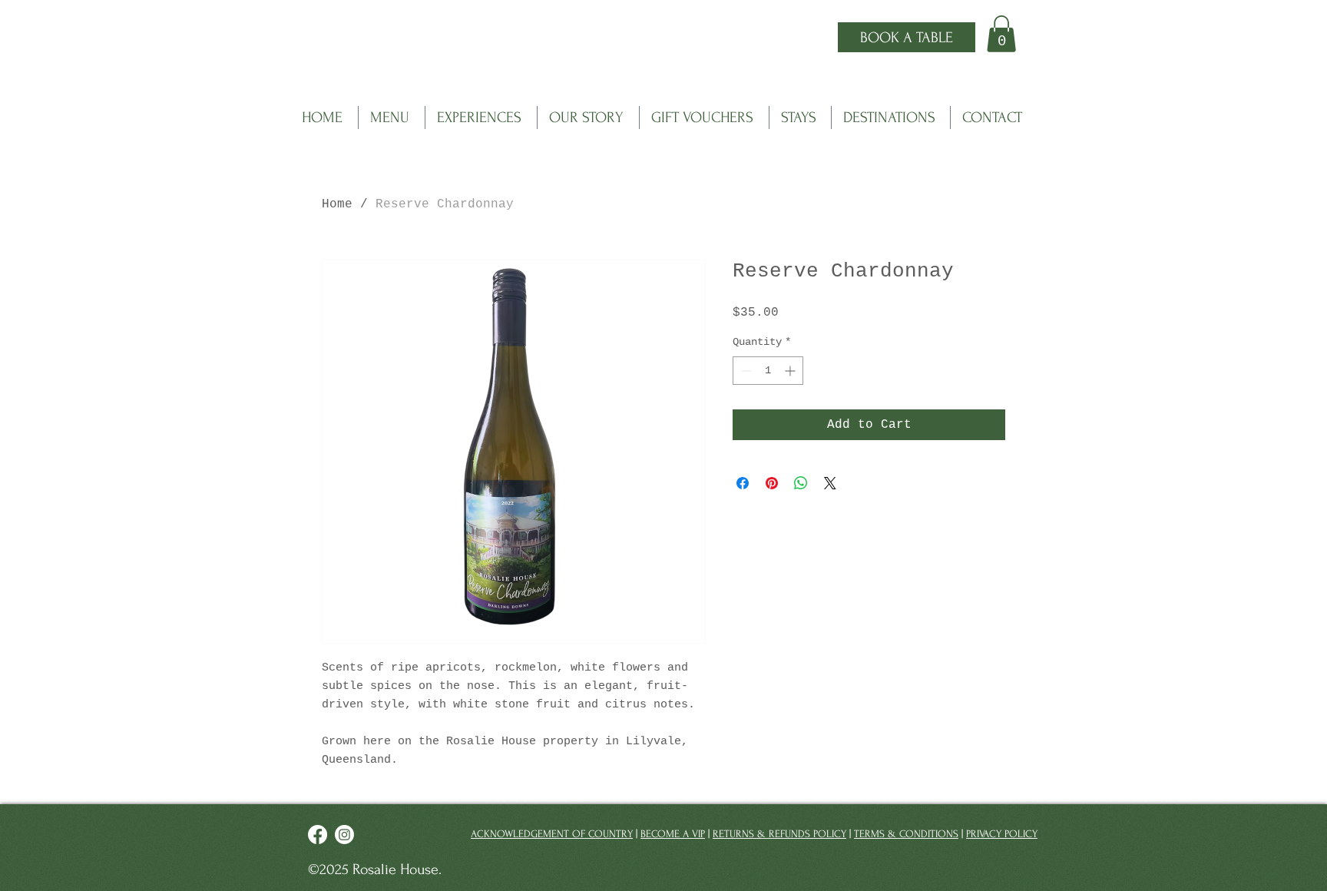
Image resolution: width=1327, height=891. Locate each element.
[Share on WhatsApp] (801, 483)
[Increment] (791, 370)
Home (337, 204)
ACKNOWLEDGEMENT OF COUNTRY (552, 834)
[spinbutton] (768, 370)
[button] (1001, 33)
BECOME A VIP (672, 834)
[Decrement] (744, 370)
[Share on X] (830, 483)
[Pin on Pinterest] (772, 483)
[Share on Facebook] (742, 483)
